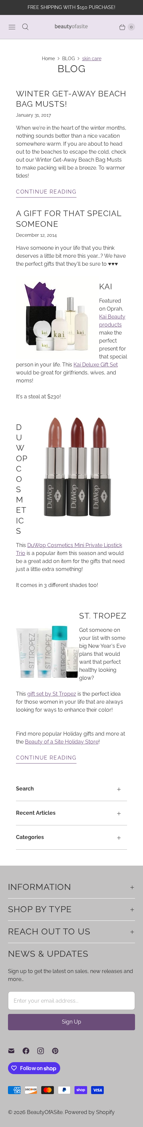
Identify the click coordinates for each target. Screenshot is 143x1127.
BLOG (68, 58)
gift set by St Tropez (51, 694)
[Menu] (12, 27)
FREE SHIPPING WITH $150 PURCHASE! (71, 7)
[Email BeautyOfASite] (15, 1051)
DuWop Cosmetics (21, 479)
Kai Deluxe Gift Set (95, 364)
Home (48, 58)
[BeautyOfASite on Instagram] (44, 1051)
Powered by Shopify (90, 1112)
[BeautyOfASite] (71, 27)
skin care (91, 58)
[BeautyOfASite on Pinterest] (59, 1051)
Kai (105, 286)
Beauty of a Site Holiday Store (61, 742)
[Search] (25, 27)
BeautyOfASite (45, 1112)
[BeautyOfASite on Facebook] (30, 1051)
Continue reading (46, 192)
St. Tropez (102, 616)
